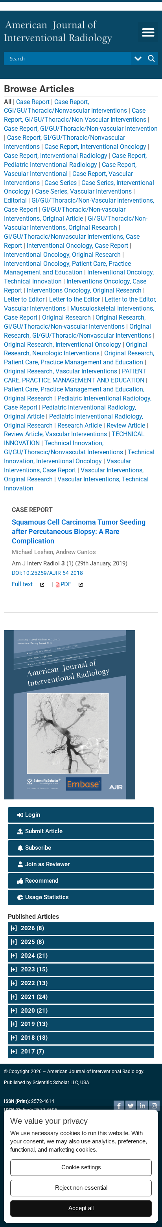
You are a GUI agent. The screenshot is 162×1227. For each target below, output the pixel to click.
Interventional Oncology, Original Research (62, 254)
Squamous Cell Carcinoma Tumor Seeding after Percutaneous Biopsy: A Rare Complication (78, 531)
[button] (148, 32)
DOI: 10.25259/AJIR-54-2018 (47, 573)
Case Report (33, 102)
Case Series (60, 183)
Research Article (79, 425)
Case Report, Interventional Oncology (95, 146)
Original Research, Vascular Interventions (60, 371)
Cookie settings (81, 1167)
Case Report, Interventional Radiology (55, 155)
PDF (67, 584)
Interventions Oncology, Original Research (84, 290)
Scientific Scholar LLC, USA (61, 1082)
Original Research (66, 317)
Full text (23, 584)
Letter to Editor (24, 299)
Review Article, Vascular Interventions (55, 434)
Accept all (81, 1208)
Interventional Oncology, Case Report (77, 245)
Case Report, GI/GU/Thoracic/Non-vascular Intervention (81, 128)
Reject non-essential (81, 1188)
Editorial (15, 200)
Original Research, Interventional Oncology (62, 344)
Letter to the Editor (74, 299)
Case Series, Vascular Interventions (83, 191)
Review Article (126, 425)
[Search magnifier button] (151, 58)
